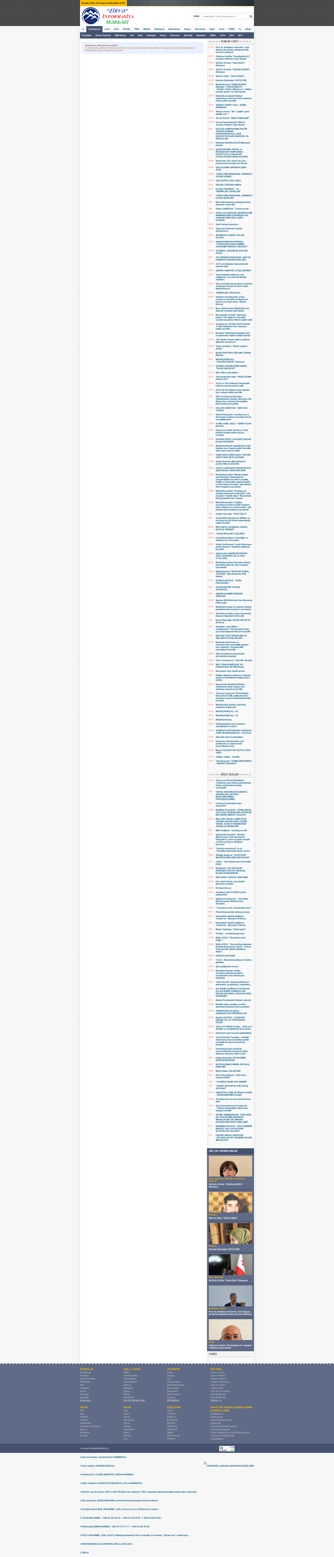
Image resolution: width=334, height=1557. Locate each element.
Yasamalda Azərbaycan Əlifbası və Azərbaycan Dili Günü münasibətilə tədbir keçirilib (233, 520)
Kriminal (127, 1435)
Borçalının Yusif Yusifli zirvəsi (230, 671)
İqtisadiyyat (129, 1420)
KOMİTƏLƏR (216, 1417)
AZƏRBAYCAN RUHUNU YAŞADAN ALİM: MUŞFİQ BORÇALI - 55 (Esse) (234, 731)
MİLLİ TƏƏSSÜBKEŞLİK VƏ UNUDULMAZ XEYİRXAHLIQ (230, 665)
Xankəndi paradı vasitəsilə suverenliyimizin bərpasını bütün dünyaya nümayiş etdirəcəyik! (232, 1051)
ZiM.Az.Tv (216, 1400)
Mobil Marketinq (223, 720)
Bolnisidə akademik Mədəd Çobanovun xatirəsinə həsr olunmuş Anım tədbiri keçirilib (234, 98)
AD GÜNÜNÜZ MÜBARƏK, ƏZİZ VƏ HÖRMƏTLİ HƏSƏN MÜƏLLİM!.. (233, 258)
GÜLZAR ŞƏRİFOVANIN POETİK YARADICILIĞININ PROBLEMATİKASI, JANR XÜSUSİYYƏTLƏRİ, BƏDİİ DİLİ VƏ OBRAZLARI (232, 134)
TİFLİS (170, 1410)
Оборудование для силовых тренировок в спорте (230, 725)
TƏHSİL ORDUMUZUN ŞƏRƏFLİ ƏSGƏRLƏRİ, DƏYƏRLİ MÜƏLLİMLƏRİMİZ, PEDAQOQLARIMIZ (231, 795)
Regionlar (201, 35)
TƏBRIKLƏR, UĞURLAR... (228, 293)
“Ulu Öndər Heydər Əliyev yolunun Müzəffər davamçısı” (233, 340)
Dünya (187, 29)
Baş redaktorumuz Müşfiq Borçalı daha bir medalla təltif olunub (232, 309)
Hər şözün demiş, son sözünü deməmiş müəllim (230, 882)
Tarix (126, 1410)
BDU (232, 35)
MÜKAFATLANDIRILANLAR (223, 1426)
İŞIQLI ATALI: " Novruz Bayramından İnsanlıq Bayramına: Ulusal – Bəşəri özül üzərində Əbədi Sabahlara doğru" (234, 948)
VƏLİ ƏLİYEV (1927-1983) (228, 180)
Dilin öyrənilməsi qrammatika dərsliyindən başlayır (230, 655)
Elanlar (83, 1429)
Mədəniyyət (174, 29)
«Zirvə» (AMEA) (217, 1375)
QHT (240, 35)
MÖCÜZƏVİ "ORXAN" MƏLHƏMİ (232, 877)
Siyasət (127, 1417)
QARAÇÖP (172, 1429)
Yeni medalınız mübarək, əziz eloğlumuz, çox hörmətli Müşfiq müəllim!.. (231, 277)
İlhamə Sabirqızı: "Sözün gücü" (231, 929)
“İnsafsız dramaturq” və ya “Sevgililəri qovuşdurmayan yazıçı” (233, 849)
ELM (116, 29)
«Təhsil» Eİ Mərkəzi (219, 1382)
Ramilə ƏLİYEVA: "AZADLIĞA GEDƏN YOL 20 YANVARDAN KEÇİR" (230, 1020)
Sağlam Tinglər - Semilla (228, 757)
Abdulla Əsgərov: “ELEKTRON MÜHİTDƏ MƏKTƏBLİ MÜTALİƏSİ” (233, 856)
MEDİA (146, 29)
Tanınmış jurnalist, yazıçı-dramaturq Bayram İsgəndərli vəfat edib (233, 614)
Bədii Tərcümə (174, 1394)
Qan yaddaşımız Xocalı (227, 966)
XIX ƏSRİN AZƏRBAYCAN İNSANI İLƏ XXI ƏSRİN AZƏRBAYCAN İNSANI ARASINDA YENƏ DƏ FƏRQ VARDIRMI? (233, 992)
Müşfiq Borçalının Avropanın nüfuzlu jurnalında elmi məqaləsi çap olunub (233, 608)
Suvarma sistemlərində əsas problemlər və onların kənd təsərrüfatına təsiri (230, 743)
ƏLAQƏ (83, 1435)
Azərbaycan (94, 29)
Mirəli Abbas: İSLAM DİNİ (228, 1071)
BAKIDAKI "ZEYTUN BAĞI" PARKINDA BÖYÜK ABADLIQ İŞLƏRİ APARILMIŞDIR (230, 870)
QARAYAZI (172, 1426)
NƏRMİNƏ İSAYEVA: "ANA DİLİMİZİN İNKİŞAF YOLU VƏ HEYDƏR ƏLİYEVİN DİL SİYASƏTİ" (234, 1128)
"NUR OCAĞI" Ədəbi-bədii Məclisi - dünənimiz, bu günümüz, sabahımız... (234, 983)
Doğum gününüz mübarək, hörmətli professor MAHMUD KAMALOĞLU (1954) (233, 677)
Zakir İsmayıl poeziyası (227, 224)
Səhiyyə (127, 1426)
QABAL (170, 1432)
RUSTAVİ (171, 1414)
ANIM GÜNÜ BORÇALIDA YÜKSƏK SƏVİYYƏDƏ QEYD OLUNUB (233, 456)
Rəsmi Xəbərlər (103, 35)
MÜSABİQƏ (173, 1400)
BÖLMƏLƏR (86, 1369)
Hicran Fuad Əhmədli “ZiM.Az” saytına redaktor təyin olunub (231, 123)
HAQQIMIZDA (217, 1439)
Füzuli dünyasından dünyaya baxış (233, 912)
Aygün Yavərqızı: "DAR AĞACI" (231, 514)
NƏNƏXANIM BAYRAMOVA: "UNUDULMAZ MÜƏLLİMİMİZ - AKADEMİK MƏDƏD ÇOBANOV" (232, 244)
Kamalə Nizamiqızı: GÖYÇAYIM (231, 80)
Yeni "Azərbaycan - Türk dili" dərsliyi (234, 660)
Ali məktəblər (130, 1379)
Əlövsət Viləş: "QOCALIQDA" (230, 76)
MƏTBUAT (216, 1369)
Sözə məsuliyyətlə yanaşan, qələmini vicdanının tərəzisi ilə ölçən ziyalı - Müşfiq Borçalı (234, 286)
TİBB (136, 29)
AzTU (223, 35)
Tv (240, 29)
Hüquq (127, 1414)
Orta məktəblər (130, 1382)
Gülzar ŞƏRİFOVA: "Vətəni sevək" (232, 209)
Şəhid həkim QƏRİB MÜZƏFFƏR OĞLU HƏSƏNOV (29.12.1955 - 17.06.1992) (231, 556)
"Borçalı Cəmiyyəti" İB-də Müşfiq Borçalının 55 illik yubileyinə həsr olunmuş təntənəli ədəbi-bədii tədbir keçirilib (233, 697)
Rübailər (171, 1397)
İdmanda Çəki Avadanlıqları (229, 737)
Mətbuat (127, 1385)
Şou (125, 1439)
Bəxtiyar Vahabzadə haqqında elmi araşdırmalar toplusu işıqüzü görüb (233, 334)
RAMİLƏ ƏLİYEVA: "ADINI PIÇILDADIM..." (228, 581)
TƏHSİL (126, 29)
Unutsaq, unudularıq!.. (90, 1426)
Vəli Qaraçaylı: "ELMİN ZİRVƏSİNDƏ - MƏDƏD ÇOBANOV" (234, 762)
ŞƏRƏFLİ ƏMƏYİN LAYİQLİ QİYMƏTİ (233, 270)
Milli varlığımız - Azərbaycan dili (231, 830)
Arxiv (221, 29)
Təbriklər (84, 1420)
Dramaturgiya (173, 1382)
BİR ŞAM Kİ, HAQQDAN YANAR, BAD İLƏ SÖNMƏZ (232, 528)
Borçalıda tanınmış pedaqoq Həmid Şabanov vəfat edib (233, 203)
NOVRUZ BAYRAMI (225, 956)
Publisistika (172, 1391)
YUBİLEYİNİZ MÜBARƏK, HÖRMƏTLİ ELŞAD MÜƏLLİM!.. (234, 196)
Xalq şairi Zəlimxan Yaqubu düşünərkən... (229, 229)
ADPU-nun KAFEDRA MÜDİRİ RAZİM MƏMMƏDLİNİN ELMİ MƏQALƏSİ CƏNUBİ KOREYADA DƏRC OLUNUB (234, 216)
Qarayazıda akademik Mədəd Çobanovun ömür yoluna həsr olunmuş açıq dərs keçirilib (230, 686)
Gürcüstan (200, 29)
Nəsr (169, 1379)
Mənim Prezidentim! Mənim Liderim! (233, 1000)
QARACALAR (173, 1435)
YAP (132, 35)
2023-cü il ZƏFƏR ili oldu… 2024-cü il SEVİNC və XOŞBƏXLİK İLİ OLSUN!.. (234, 1027)
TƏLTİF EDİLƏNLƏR (220, 1429)
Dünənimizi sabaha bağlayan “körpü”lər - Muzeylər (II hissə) (231, 917)
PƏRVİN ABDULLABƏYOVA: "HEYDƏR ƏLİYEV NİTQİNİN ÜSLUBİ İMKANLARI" (234, 1137)
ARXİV (127, 1394)
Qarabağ (188, 35)
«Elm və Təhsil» (218, 1385)
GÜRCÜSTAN (174, 1407)
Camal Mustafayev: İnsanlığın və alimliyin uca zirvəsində (232, 539)
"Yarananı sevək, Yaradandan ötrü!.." (234, 908)
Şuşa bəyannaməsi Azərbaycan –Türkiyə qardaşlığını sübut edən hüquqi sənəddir (232, 1108)
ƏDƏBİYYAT (173, 1369)
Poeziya (171, 1375)
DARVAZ (171, 1439)
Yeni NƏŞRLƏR (218, 1394)
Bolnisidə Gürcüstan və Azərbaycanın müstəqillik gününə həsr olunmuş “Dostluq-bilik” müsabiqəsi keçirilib (232, 646)
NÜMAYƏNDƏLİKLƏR (221, 1420)
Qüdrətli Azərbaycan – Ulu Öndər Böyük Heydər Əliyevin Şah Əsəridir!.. (232, 901)
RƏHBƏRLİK (216, 1414)
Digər (212, 29)
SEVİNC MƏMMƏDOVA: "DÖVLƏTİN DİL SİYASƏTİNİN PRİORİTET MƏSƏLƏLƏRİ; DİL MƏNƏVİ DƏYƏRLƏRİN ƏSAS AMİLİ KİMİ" (233, 1118)
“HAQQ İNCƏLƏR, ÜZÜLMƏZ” (230, 533)
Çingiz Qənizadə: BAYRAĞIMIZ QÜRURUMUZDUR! (231, 1059)
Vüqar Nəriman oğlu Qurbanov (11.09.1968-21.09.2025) (231, 462)
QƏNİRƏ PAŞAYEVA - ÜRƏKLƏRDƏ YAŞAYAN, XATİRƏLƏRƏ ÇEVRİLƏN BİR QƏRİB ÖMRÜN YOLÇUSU (234, 812)
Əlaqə (248, 29)
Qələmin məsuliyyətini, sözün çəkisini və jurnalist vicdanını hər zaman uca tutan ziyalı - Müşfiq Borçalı (232, 300)
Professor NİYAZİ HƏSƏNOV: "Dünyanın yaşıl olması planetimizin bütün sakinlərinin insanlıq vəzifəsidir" (233, 784)
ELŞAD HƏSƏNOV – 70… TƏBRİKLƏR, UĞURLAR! (228, 190)
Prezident (87, 35)
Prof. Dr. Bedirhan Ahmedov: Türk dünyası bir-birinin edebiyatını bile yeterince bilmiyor (232, 49)
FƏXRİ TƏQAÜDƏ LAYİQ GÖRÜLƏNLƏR (230, 1433)
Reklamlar (85, 1432)
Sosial (126, 1423)
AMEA (213, 35)
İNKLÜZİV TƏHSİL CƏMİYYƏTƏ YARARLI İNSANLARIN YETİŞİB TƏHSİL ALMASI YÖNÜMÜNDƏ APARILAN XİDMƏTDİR (231, 823)
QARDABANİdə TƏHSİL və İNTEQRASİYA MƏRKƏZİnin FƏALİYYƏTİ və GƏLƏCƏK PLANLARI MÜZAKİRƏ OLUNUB (232, 153)
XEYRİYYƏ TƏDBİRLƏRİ (222, 1436)
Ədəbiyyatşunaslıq (176, 1385)
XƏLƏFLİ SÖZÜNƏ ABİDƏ (228, 185)
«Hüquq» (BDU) (218, 1379)
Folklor (170, 1372)
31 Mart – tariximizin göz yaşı (230, 933)
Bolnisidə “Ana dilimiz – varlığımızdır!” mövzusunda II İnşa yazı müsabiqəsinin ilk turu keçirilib (233, 629)
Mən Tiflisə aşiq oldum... (227, 372)
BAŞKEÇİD (172, 1420)
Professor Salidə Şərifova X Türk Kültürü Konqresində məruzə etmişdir (232, 432)
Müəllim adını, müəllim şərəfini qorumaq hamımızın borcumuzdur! (233, 1005)
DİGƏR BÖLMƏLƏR (134, 1400)
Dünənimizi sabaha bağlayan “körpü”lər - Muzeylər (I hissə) (230, 924)
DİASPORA (129, 1397)
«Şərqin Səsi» (217, 1388)
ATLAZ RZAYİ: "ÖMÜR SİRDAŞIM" (232, 118)
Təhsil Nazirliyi (130, 1375)
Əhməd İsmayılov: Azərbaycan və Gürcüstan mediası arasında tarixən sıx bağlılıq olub (233, 417)
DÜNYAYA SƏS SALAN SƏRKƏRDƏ (233, 1033)
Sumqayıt (151, 35)
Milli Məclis (120, 35)
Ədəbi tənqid (173, 1388)
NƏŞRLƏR (215, 1423)
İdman (126, 1432)
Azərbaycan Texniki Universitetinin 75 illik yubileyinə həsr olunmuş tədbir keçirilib (233, 326)
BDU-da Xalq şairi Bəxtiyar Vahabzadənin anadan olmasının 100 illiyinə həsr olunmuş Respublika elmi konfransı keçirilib (234, 400)
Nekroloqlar (85, 1423)
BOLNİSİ (171, 1423)
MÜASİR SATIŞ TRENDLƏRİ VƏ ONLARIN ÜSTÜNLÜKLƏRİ (231, 637)
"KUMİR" (84, 1417)
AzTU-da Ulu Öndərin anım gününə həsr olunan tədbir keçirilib (233, 391)
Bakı (140, 35)
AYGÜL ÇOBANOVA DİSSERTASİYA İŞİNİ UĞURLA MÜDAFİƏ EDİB (233, 469)
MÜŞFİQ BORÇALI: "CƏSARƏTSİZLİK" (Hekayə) (230, 360)
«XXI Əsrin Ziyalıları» (220, 1391)
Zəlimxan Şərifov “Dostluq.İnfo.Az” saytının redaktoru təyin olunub (233, 57)
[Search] (251, 16)
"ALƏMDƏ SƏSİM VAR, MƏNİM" (231, 1082)
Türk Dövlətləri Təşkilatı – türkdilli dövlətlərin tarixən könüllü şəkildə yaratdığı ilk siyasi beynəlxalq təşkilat (232, 1041)
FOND (231, 29)
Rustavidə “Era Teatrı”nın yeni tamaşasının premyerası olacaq (231, 162)
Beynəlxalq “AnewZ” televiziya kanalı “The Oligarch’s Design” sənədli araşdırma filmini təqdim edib (234, 317)
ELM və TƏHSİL (132, 1369)
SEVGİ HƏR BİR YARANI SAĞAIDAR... (228, 588)
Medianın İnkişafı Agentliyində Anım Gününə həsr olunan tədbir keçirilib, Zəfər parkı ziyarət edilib (233, 448)
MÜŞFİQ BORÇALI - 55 (227, 711)
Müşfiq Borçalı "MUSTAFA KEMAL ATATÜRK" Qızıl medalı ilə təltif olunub (232, 574)
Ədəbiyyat (159, 29)
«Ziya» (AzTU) (217, 1372)
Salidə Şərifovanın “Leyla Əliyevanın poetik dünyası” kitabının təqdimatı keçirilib (234, 547)
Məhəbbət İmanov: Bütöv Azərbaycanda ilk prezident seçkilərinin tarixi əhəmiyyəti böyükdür (230, 974)
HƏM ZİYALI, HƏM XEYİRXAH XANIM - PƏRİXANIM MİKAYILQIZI (234, 1093)
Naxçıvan (175, 35)
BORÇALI (171, 1417)
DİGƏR (84, 1407)
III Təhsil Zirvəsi (223, 888)
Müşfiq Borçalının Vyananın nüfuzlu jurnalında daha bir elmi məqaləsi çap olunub (233, 565)
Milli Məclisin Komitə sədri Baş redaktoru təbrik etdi (231, 706)
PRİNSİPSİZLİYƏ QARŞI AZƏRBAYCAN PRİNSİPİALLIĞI (231, 1012)
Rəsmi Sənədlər (87, 1379)
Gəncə (163, 35)
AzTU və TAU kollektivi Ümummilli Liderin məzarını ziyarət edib (232, 384)
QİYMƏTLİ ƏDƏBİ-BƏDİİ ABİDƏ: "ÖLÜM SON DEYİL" (231, 367)
